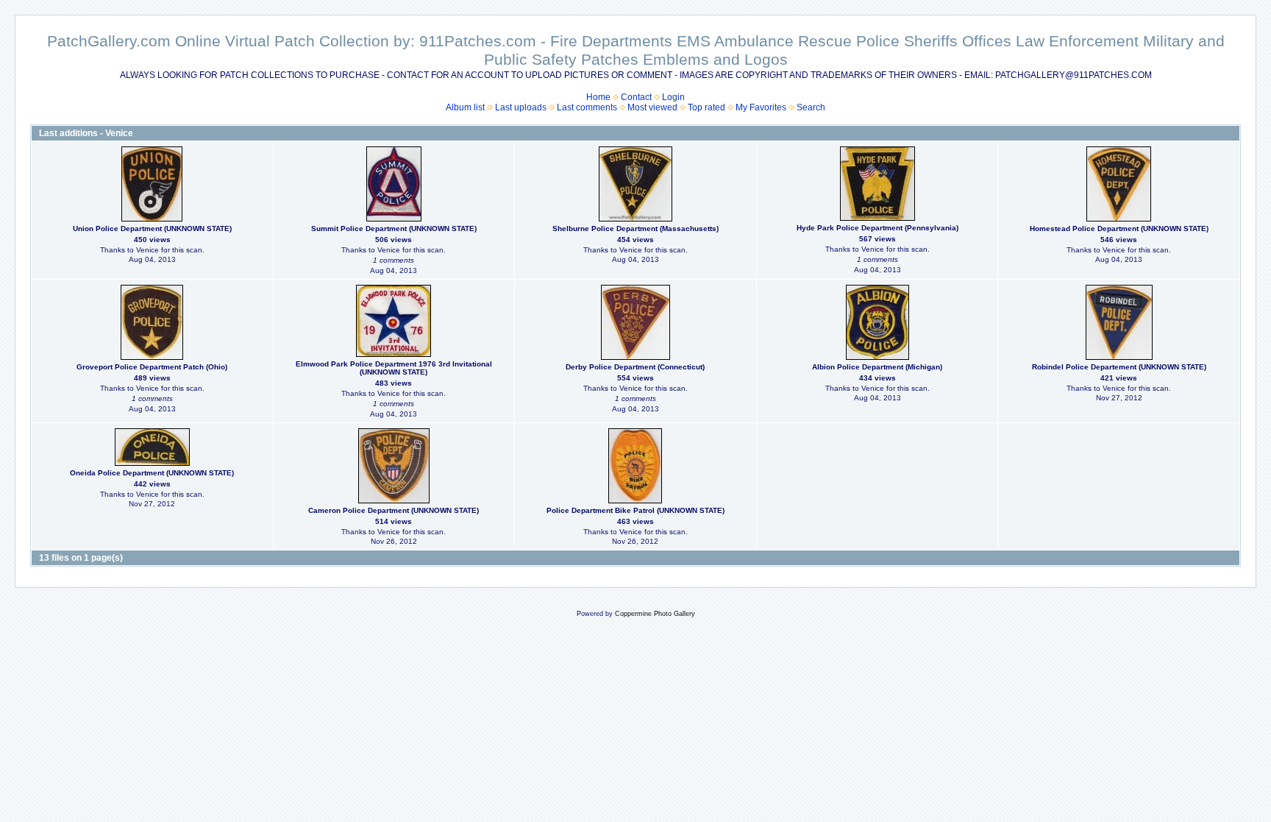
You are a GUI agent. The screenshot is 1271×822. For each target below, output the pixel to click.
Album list (465, 107)
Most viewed (652, 107)
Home (598, 97)
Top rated (706, 107)
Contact (636, 97)
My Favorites (761, 107)
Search (811, 107)
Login (673, 97)
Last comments (587, 107)
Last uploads (521, 107)
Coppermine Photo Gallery (655, 613)
